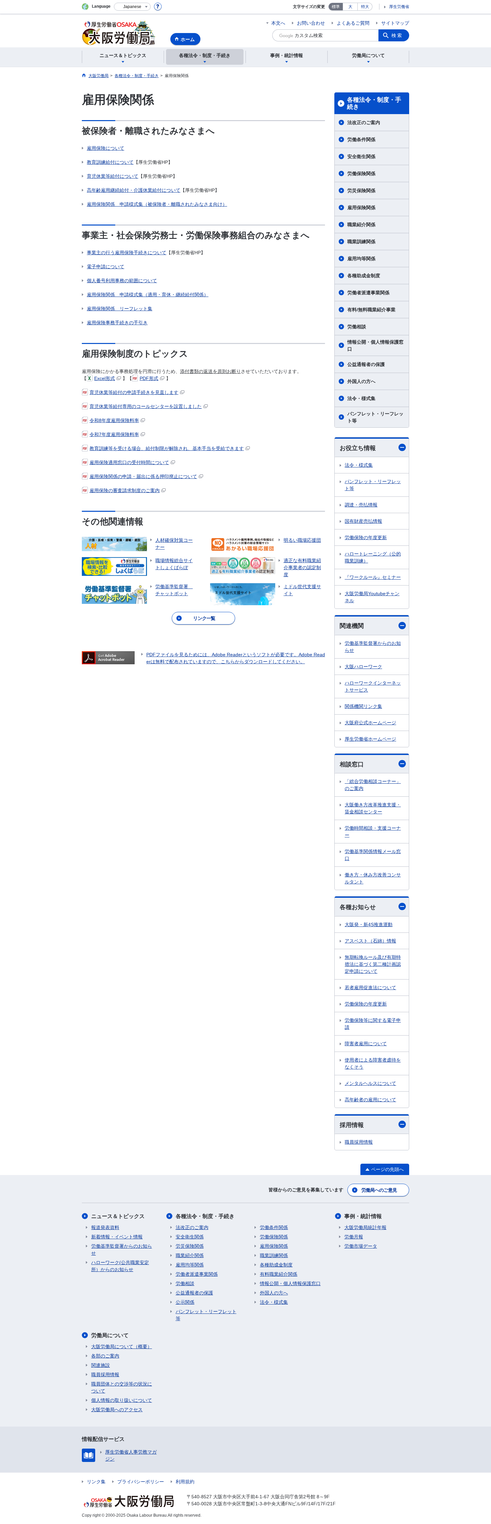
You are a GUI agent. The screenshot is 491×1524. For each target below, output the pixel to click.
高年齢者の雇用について (370, 1099)
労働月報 (353, 1236)
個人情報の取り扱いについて (121, 1400)
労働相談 (356, 326)
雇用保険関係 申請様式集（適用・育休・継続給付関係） (147, 294)
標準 (336, 6)
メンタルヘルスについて (370, 1083)
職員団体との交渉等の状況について (121, 1387)
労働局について (110, 1335)
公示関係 (185, 1302)
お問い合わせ (311, 23)
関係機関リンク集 (363, 706)
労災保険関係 (361, 190)
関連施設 (100, 1365)
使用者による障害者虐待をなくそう (373, 1063)
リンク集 (96, 1481)
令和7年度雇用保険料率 (114, 434)
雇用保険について (105, 148)
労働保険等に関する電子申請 (373, 1024)
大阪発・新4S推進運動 (368, 924)
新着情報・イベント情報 (117, 1236)
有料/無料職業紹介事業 (371, 309)
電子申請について (105, 266)
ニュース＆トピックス (118, 1216)
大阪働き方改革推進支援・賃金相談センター (373, 808)
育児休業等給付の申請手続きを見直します (134, 392)
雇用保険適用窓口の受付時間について (129, 462)
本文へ (278, 23)
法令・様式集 (361, 398)
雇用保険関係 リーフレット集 (119, 308)
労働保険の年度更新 (366, 537)
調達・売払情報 (361, 504)
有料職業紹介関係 (278, 1274)
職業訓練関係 (361, 241)
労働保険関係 (361, 173)
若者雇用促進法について (370, 987)
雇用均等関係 (361, 258)
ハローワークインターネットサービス (373, 686)
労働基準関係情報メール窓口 (373, 855)
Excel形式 (104, 378)
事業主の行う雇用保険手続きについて (126, 252)
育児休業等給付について (112, 176)
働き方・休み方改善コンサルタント (373, 878)
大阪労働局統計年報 (365, 1227)
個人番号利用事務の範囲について (122, 280)
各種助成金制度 (363, 275)
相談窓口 (352, 764)
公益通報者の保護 (366, 364)
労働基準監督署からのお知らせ (373, 647)
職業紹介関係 (361, 224)
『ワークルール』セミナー (373, 577)
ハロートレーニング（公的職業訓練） (373, 557)
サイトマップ (395, 23)
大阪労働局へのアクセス (117, 1409)
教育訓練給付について (110, 162)
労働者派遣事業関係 (368, 292)
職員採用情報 (359, 1142)
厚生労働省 (399, 6)
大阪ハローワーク (363, 666)
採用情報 (352, 1125)
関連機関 (352, 626)
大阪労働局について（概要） (121, 1346)
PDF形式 (149, 378)
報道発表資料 (105, 1227)
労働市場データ (360, 1246)
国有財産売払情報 (363, 521)
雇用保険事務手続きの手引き (117, 322)
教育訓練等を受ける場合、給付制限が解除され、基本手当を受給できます (167, 448)
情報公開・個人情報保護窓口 (375, 345)
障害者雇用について (366, 1043)
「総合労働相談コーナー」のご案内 (373, 785)
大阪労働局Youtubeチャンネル (372, 597)
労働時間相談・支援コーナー (373, 831)
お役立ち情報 (358, 448)
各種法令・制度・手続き (374, 103)
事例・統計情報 (363, 1216)
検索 (397, 35)
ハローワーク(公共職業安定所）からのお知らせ (120, 1266)
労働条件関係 (361, 139)
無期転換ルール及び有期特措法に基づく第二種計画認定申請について (373, 964)
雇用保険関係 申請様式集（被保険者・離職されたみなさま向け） (157, 204)
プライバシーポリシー (140, 1481)
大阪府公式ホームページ (370, 722)
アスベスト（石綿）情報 (370, 940)
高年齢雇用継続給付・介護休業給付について (133, 190)
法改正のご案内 (363, 122)
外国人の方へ (361, 381)
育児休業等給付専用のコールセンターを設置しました (146, 406)
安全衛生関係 (361, 156)
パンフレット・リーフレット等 (375, 417)
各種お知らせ (358, 907)
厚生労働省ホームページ (370, 739)
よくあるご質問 (353, 23)
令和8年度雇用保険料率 (114, 420)
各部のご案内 (105, 1356)
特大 (365, 6)
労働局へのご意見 (379, 1190)
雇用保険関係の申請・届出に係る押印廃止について (143, 476)
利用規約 (185, 1481)
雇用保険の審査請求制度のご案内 (125, 490)
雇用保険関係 (361, 207)
